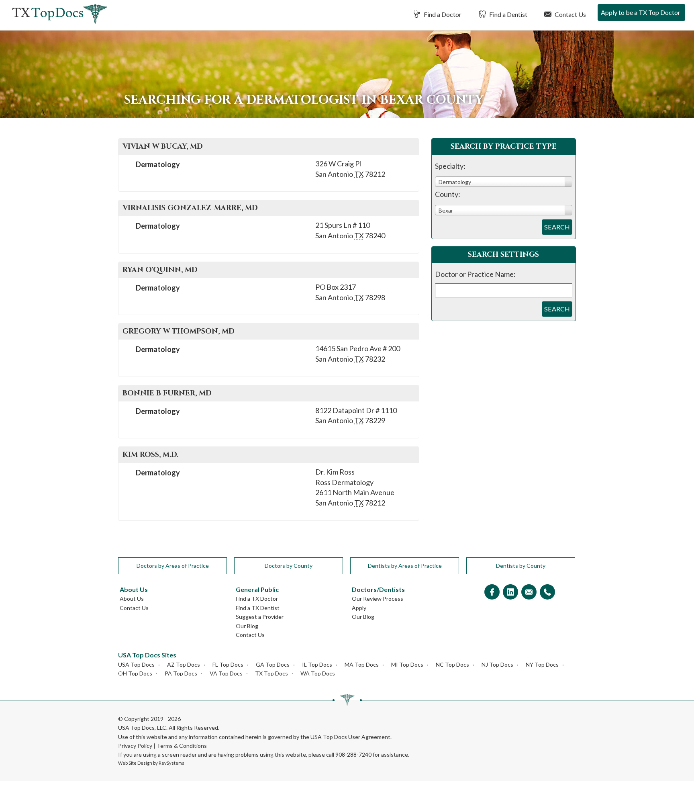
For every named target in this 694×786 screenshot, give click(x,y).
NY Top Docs (542, 664)
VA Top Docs (226, 673)
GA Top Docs (273, 664)
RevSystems (171, 763)
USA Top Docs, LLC (142, 727)
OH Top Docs (135, 673)
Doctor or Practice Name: (475, 274)
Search (557, 227)
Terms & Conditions (182, 745)
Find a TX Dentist (258, 607)
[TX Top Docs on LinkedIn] (510, 592)
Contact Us (569, 14)
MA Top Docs (362, 664)
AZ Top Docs (183, 664)
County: (447, 194)
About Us (132, 598)
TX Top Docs (271, 673)
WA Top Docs (317, 673)
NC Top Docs (452, 664)
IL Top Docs (317, 664)
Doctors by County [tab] (288, 565)
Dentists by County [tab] (520, 565)
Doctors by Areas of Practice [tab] (173, 565)
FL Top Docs (227, 664)
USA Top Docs (136, 664)
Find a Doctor (442, 14)
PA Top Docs (181, 673)
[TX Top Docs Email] (529, 592)
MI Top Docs (407, 664)
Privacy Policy (135, 745)
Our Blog (247, 625)
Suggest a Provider (260, 616)
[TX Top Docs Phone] (547, 592)
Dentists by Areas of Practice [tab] (405, 565)
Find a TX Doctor (257, 598)
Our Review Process (377, 598)
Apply (359, 607)
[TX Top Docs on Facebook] (492, 592)
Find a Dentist (507, 14)
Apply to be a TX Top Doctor (640, 12)
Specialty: (450, 166)
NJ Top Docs (497, 664)
